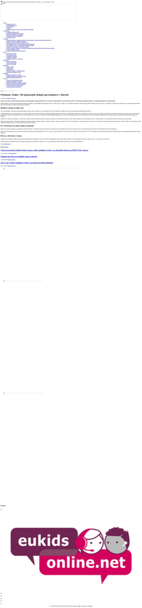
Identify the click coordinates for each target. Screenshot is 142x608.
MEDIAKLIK (7, 144)
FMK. (79, 606)
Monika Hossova (12, 98)
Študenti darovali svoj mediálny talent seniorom (19, 156)
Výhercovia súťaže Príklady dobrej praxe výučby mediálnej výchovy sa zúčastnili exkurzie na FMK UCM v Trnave (44, 150)
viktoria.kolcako (12, 153)
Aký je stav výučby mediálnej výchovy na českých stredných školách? (27, 163)
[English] (5, 88)
